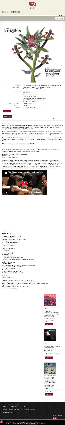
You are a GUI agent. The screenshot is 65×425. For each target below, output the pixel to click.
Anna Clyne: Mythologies (50, 375)
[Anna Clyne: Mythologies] (50, 368)
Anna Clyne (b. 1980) (28, 87)
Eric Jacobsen (26, 92)
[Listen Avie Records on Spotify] (18, 12)
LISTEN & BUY (7, 116)
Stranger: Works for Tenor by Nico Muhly (52, 307)
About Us (5, 406)
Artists (17, 404)
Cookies (5, 409)
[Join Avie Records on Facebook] (12, 12)
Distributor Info (14, 406)
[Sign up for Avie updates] (5, 12)
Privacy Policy (25, 409)
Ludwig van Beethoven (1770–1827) (32, 89)
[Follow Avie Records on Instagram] (15, 12)
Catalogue (10, 404)
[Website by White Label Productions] (60, 415)
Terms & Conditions (14, 409)
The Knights (26, 91)
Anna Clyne (58, 166)
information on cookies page (33, 422)
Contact (22, 406)
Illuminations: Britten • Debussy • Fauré (51, 342)
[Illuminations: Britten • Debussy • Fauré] (50, 334)
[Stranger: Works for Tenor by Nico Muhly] (50, 299)
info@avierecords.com (7, 412)
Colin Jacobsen (39, 87)
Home (4, 404)
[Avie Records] (33, 5)
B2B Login (33, 409)
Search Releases (59, 18)
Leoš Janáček (46, 87)
